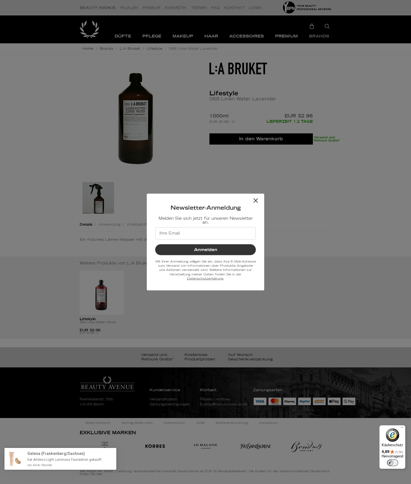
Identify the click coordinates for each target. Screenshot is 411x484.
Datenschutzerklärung (205, 278)
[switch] (392, 462)
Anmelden (205, 249)
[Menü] (402, 428)
